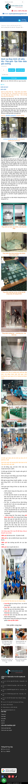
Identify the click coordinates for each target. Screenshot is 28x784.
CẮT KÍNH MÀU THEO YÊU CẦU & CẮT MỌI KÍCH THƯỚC (7, 643)
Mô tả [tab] (2, 84)
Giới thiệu (3, 716)
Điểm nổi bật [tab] (4, 87)
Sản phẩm (3, 718)
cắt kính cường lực (11, 115)
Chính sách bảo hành (6, 728)
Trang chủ (3, 25)
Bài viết (3, 720)
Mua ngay (11, 70)
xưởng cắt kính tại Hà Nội (10, 139)
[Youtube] (9, 776)
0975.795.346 (21, 70)
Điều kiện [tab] (3, 89)
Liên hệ (2, 723)
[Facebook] (2, 776)
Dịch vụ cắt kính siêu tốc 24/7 (14, 25)
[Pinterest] (12, 776)
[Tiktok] (16, 776)
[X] (6, 776)
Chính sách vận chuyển (6, 730)
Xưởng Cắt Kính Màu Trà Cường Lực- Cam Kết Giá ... (7, 661)
